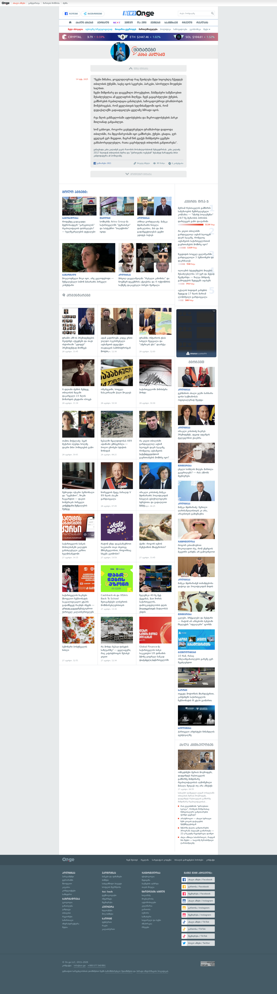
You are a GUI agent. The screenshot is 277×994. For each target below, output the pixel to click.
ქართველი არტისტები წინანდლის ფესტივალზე (196, 721)
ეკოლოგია (67, 902)
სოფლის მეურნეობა (111, 887)
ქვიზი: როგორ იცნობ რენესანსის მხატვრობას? (155, 536)
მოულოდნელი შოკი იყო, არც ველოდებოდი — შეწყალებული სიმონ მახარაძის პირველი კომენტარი (90, 265)
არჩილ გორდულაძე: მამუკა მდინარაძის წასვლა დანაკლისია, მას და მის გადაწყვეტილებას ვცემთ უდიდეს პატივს (156, 217)
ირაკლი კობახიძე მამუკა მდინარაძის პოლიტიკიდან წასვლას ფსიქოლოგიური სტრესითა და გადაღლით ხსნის (155, 485)
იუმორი (145, 913)
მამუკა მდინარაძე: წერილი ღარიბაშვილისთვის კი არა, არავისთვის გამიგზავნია (196, 498)
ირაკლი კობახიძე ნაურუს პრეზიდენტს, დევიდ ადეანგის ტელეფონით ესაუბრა (196, 422)
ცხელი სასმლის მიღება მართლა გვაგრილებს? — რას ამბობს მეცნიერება (196, 460)
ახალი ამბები (19, 3)
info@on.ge (80, 965)
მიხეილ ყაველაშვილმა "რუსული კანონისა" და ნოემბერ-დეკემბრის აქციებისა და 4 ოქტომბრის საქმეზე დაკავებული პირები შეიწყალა (146, 265)
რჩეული (187, 22)
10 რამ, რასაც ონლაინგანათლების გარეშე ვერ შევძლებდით (196, 646)
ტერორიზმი (67, 880)
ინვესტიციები (94, 14)
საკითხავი (171, 22)
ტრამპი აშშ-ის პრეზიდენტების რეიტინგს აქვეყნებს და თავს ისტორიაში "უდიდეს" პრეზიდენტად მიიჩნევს (78, 330)
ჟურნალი (103, 22)
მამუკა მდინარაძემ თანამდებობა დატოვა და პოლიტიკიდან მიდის (196, 572)
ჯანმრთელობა (151, 873)
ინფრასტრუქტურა (70, 923)
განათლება (67, 906)
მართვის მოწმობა (51, 3)
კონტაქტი (210, 860)
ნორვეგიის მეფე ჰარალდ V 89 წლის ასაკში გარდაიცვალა (117, 485)
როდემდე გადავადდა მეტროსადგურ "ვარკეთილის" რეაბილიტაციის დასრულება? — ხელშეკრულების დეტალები (81, 215)
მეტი (205, 29)
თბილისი (66, 913)
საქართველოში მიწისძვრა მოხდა (155, 382)
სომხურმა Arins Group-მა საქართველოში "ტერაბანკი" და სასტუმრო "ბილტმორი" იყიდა (118, 215)
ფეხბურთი (107, 922)
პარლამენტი (68, 876)
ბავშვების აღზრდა (150, 883)
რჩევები (145, 927)
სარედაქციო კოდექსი (162, 860)
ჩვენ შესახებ (132, 860)
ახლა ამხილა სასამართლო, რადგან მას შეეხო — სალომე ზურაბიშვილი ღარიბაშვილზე (197, 840)
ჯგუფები (73, 14)
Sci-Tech (107, 891)
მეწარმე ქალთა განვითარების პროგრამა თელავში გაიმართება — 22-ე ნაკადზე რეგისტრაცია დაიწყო (197, 831)
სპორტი (107, 918)
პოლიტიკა (165, 29)
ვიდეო (129, 22)
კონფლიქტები (69, 890)
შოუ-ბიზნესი (107, 914)
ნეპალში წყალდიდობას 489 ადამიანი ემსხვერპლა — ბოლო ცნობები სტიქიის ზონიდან (117, 433)
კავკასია (66, 887)
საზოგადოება (180, 29)
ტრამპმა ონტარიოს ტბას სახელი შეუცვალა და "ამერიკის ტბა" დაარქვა (155, 330)
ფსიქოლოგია (148, 876)
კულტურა (108, 907)
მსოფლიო (67, 883)
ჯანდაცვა (66, 909)
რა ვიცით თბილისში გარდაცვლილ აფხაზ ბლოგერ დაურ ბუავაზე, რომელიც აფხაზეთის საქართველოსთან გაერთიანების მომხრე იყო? (155, 433)
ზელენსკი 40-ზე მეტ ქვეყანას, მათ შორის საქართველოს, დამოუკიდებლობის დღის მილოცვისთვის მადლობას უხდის (155, 587)
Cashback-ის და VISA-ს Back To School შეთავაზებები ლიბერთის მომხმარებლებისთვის (117, 587)
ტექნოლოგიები (109, 895)
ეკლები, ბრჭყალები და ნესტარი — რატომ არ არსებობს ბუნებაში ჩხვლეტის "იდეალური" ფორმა (196, 608)
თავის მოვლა (148, 887)
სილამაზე (146, 895)
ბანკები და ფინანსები (112, 876)
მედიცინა (146, 880)
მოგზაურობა (148, 899)
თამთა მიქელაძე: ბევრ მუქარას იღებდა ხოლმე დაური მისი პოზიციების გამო (78, 433)
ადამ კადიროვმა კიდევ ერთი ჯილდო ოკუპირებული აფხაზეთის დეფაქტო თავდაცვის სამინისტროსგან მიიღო (117, 330)
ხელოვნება (107, 910)
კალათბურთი (108, 929)
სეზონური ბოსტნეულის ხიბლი (78, 639)
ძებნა (65, 3)
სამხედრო (67, 894)
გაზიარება (104, 163)
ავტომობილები (149, 902)
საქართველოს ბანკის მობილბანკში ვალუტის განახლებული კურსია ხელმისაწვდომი (78, 536)
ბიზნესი (105, 880)
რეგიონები (67, 916)
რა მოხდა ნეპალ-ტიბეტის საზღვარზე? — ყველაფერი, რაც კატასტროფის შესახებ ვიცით (117, 639)
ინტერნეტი (107, 899)
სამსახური (146, 916)
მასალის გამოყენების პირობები (189, 860)
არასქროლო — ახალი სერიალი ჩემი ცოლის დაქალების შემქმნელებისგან (195, 821)
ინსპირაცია (147, 923)
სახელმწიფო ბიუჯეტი (112, 883)
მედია (65, 927)
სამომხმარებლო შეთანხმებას (119, 971)
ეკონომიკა (195, 29)
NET (116, 22)
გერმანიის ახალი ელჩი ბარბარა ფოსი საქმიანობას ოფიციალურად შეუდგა (196, 384)
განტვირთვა (34, 3)
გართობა (146, 909)
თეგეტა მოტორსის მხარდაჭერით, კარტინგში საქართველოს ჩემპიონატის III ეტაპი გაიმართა (196, 684)
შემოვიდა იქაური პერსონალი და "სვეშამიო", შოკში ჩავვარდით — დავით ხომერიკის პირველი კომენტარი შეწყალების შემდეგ (78, 485)
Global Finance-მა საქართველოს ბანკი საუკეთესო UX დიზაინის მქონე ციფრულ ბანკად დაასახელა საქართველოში (155, 639)
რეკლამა (202, 22)
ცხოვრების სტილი (153, 891)
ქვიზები (155, 22)
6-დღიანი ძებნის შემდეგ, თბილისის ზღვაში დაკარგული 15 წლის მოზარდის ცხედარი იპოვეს (78, 382)
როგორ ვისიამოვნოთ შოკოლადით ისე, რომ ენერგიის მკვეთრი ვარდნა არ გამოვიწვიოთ (196, 536)
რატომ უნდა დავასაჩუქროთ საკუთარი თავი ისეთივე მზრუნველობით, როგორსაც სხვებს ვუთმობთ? (117, 536)
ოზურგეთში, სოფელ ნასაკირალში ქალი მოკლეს (117, 382)
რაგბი (105, 925)
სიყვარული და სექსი (151, 920)
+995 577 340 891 (97, 965)
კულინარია (147, 906)
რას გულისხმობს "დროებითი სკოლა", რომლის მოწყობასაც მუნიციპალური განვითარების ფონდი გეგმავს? (194, 810)
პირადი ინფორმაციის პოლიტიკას (152, 971)
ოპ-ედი (141, 22)
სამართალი (67, 920)
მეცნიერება (107, 902)
